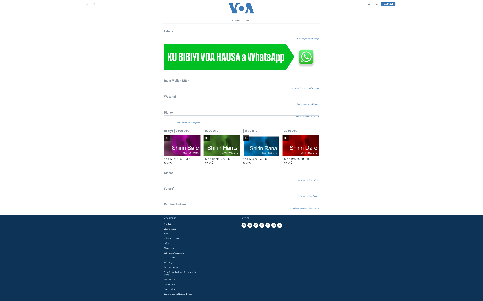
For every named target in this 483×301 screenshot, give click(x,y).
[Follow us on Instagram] (255, 225)
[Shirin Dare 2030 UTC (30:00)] (301, 145)
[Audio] (377, 4)
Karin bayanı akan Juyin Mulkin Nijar (304, 88)
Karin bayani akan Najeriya (308, 39)
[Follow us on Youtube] (249, 225)
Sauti (248, 21)
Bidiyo (166, 243)
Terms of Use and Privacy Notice (178, 294)
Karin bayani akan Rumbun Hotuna (304, 208)
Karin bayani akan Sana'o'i (308, 196)
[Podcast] (267, 225)
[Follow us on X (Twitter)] (261, 225)
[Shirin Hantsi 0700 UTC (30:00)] (222, 145)
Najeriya (236, 21)
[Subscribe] (273, 225)
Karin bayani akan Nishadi (308, 180)
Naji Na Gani (169, 258)
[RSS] (279, 225)
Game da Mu (169, 285)
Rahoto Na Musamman (174, 253)
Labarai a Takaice (171, 239)
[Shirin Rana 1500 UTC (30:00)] (261, 145)
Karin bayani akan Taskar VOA (307, 117)
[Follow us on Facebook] (244, 225)
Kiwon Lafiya (169, 248)
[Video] (369, 4)
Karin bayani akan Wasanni (308, 104)
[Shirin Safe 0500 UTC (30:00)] (182, 145)
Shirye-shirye (170, 229)
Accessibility (169, 289)
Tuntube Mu (169, 280)
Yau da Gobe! (169, 224)
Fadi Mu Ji (168, 263)
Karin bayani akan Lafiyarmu (188, 123)
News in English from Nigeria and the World (180, 273)
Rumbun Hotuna (171, 267)
